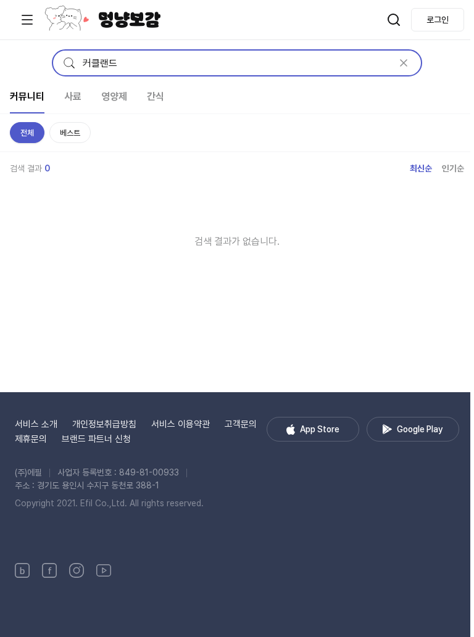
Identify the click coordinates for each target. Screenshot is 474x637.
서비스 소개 (36, 424)
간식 (155, 96)
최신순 (421, 168)
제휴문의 (31, 439)
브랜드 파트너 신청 (96, 439)
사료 (72, 96)
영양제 (114, 96)
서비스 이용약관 (180, 424)
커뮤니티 (27, 96)
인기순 (453, 168)
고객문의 (241, 424)
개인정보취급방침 (104, 424)
